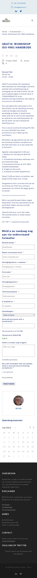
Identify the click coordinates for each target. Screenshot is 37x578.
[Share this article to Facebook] (3, 56)
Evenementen (15, 32)
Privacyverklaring (7, 377)
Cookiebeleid (7, 507)
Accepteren (8, 372)
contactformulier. (9, 541)
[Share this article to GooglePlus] (11, 56)
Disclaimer (6, 505)
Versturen (8, 384)
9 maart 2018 (11, 61)
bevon (26, 61)
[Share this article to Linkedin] (17, 56)
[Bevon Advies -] (7, 20)
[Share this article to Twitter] (7, 56)
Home (4, 32)
